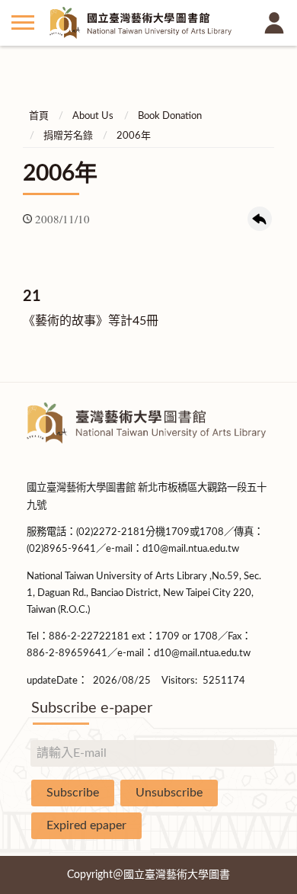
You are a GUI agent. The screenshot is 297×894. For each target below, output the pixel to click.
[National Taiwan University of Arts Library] (148, 23)
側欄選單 (23, 23)
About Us (92, 116)
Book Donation (170, 116)
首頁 (39, 116)
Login (274, 23)
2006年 (134, 136)
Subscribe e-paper (91, 708)
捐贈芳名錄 (68, 136)
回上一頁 (260, 219)
